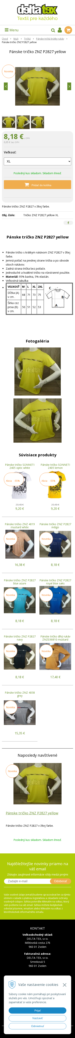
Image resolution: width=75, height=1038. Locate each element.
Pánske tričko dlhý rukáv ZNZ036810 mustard (55, 638)
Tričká (27, 38)
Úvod (5, 38)
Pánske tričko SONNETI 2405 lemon (55, 466)
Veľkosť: (10, 152)
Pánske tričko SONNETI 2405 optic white (19, 466)
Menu (13, 30)
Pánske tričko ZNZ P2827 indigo (55, 525)
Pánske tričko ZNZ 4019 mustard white (20, 525)
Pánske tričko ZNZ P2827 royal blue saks (55, 581)
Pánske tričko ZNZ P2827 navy (20, 638)
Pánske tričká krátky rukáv (50, 38)
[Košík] (68, 30)
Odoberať (60, 881)
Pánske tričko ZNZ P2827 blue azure (20, 581)
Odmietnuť (37, 1026)
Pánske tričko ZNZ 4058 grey (20, 694)
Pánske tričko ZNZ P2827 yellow (32, 813)
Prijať (37, 1010)
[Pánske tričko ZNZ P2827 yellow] (37, 86)
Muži (15, 38)
